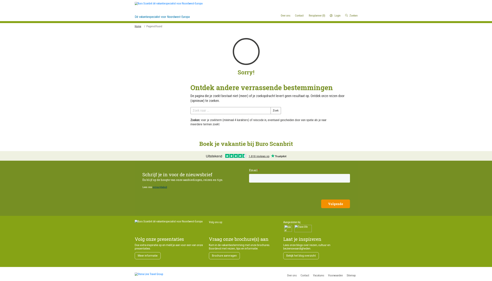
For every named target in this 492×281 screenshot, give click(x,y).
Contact (305, 275)
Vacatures (318, 275)
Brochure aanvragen (224, 255)
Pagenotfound (154, 26)
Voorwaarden (335, 275)
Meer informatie (148, 255)
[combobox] (341, 15)
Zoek (276, 110)
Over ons (292, 275)
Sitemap (351, 275)
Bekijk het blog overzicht (301, 255)
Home (138, 26)
